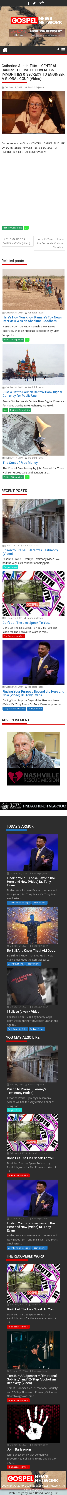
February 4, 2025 (13, 618)
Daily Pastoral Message (14, 708)
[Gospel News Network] (5, 49)
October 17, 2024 (14, 458)
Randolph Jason (36, 87)
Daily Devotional (16, 963)
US (26, 227)
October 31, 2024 (14, 312)
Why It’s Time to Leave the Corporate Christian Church (50, 243)
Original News (10, 567)
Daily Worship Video (17, 1029)
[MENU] (63, 49)
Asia (5, 410)
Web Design (16, 1493)
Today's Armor (35, 708)
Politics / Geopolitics (12, 227)
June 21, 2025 (12, 545)
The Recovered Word (14, 636)
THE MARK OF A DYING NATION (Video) (16, 241)
